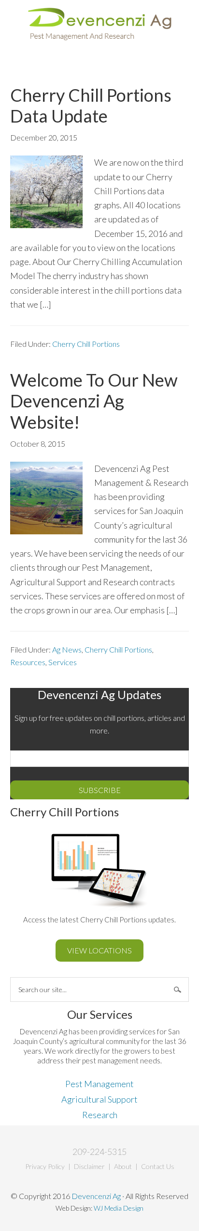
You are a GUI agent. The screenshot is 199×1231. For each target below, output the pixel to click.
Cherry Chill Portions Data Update (90, 105)
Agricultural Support (99, 1099)
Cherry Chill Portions (86, 343)
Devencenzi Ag (99, 25)
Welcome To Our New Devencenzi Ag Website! (94, 400)
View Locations (99, 950)
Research (99, 1115)
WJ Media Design (118, 1208)
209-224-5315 (99, 1151)
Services (62, 662)
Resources (27, 662)
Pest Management (99, 1084)
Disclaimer (89, 1166)
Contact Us (157, 1166)
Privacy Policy (45, 1166)
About (123, 1166)
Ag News (67, 649)
